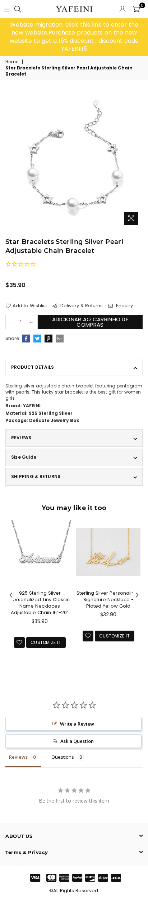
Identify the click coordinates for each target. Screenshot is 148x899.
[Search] (17, 9)
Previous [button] (10, 595)
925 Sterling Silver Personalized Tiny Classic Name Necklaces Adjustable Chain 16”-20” (40, 603)
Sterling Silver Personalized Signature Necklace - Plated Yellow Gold (108, 599)
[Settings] (122, 9)
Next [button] (137, 595)
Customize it (46, 642)
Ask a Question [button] (77, 741)
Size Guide (23, 457)
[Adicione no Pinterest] (48, 338)
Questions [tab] (62, 757)
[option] (74, 37)
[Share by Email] (60, 338)
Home (11, 62)
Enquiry (124, 306)
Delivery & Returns (81, 306)
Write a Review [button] (77, 724)
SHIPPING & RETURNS (35, 476)
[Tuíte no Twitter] (37, 338)
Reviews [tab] (18, 757)
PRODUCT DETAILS (32, 367)
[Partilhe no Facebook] (26, 338)
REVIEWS (21, 438)
